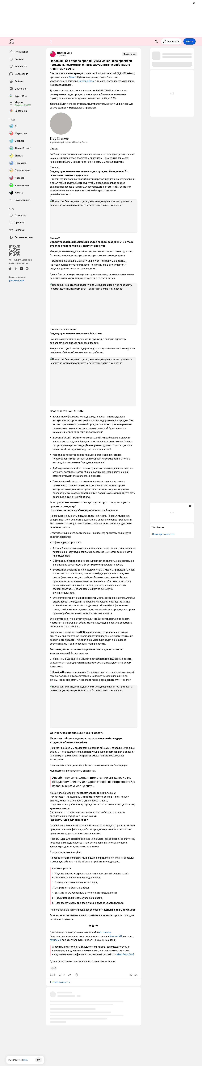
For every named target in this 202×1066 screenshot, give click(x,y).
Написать (173, 41)
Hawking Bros (64, 53)
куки (25, 1060)
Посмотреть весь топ (163, 534)
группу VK (55, 939)
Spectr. (73, 77)
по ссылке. (105, 932)
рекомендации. (17, 280)
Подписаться (129, 54)
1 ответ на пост (59, 982)
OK (38, 1060)
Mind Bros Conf (125, 954)
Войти (189, 41)
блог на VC (115, 936)
